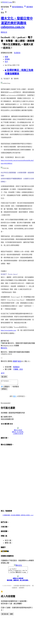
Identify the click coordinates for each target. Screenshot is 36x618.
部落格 (7, 59)
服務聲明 (21, 587)
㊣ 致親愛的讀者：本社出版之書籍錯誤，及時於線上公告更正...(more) (18, 515)
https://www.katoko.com (8, 330)
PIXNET (9, 585)
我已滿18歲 (5, 614)
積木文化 (4, 348)
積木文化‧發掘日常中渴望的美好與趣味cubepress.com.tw (17, 23)
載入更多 (4, 376)
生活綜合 (17, 53)
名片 (6, 61)
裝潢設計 (16, 367)
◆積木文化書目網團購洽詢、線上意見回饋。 (18, 431)
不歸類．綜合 (18, 369)
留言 (19, 361)
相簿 (6, 57)
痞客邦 (15, 361)
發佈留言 (4, 389)
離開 (11, 614)
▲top (2, 373)
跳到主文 (4, 32)
